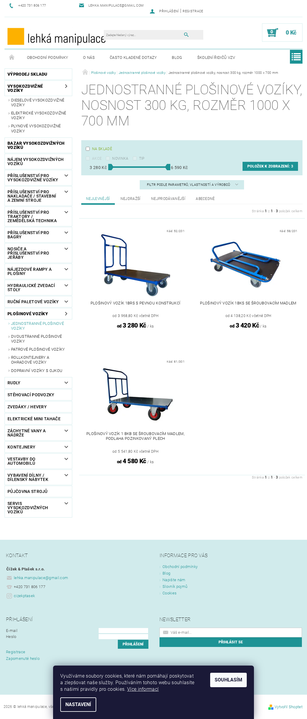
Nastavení (78, 704)
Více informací (143, 689)
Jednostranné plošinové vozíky (37, 326)
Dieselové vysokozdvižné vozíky (37, 102)
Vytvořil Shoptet (289, 707)
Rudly (14, 382)
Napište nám (174, 580)
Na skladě (102, 149)
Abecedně (205, 199)
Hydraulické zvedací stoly (31, 287)
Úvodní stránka (11, 57)
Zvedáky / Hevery (27, 406)
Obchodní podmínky (47, 57)
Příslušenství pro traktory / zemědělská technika (32, 216)
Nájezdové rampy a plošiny (29, 271)
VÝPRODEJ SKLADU (27, 74)
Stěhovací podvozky (31, 394)
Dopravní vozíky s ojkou (36, 370)
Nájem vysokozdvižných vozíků (35, 161)
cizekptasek (24, 596)
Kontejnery (21, 447)
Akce (97, 158)
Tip (142, 158)
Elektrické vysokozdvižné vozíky (38, 115)
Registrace (193, 11)
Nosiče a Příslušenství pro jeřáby (28, 253)
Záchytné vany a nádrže (26, 432)
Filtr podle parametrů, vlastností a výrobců (189, 185)
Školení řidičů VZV (216, 57)
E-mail (11, 630)
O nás (89, 57)
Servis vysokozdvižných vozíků (27, 507)
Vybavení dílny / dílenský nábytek (27, 477)
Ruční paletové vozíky (33, 301)
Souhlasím (228, 680)
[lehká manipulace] (57, 36)
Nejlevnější (98, 199)
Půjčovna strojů (27, 491)
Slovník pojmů (174, 586)
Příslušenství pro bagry (28, 234)
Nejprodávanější (168, 199)
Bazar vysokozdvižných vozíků (36, 145)
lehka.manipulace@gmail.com (41, 578)
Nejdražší (131, 199)
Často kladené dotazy (133, 57)
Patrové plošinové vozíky (38, 349)
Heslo (11, 636)
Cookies (169, 593)
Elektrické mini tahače (34, 418)
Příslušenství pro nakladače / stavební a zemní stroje (31, 196)
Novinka (120, 158)
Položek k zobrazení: (270, 166)
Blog (177, 57)
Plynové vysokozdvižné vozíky (36, 128)
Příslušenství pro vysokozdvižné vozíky (32, 177)
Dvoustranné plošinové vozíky (36, 338)
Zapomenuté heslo (23, 658)
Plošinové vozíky (27, 313)
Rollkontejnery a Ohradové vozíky (30, 359)
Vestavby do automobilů (21, 461)
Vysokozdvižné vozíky (25, 88)
